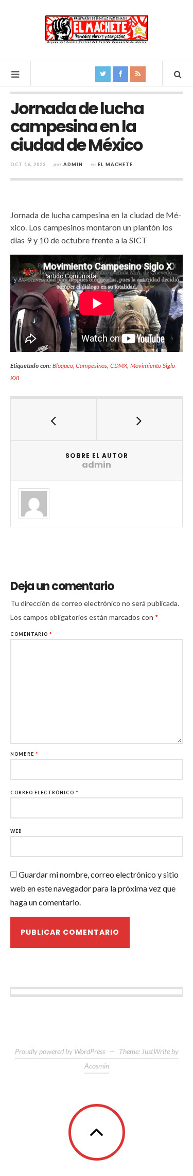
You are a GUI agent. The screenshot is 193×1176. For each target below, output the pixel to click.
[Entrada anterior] (54, 419)
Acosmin (96, 1065)
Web (16, 831)
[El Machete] (96, 29)
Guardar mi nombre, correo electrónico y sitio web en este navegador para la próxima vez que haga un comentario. (94, 888)
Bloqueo (62, 365)
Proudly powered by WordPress (60, 1051)
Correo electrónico (44, 792)
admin (73, 164)
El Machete (115, 164)
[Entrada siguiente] (140, 419)
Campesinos (91, 365)
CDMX (118, 365)
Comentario (31, 634)
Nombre (24, 754)
